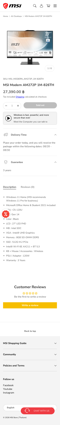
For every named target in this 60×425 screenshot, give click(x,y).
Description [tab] (9, 187)
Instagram (8, 392)
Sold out (40, 105)
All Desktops (16, 16)
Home (5, 16)
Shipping (20, 96)
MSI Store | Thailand (18, 417)
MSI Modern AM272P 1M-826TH (38, 16)
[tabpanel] (30, 227)
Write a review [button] (30, 305)
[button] (48, 5)
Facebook (8, 385)
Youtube (7, 389)
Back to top (30, 331)
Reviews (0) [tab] (27, 187)
